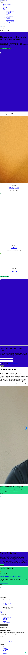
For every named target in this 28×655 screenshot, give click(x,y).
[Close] (2, 2)
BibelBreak (14, 248)
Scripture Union (9, 16)
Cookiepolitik (4, 627)
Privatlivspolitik (4, 624)
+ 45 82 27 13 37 (7, 603)
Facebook (5, 646)
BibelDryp (14, 271)
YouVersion (5, 649)
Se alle (1, 584)
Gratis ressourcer (6, 5)
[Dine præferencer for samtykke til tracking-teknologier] (25, 652)
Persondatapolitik (10, 20)
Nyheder (8, 22)
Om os (4, 9)
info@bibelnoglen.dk (7, 604)
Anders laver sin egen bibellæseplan (10, 576)
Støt (1, 611)
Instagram (5, 648)
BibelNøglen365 (14, 188)
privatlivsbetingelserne (13, 363)
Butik (4, 8)
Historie (7, 14)
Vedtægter (8, 17)
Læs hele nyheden (4, 583)
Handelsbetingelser (10, 21)
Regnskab (8, 18)
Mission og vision (10, 11)
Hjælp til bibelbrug (7, 4)
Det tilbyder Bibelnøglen (5, 48)
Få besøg (5, 7)
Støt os (4, 23)
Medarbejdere (9, 12)
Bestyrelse (8, 13)
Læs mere (2, 565)
